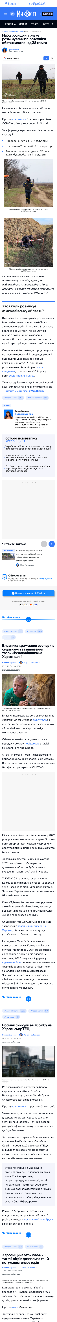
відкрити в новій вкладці (11, 670)
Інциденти (20, 31)
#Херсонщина (10, 398)
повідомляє (19, 119)
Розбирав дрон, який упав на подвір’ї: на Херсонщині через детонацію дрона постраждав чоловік (27, 468)
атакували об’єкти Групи (38, 1219)
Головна (5, 31)
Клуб (48, 14)
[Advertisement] (28, 512)
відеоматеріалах (12, 962)
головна (10, 24)
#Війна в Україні (11, 1011)
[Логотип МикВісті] (26, 14)
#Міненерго (32, 1247)
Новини (12, 31)
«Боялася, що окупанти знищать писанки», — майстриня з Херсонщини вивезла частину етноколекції (26, 457)
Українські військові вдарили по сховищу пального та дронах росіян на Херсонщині (28, 447)
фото (46, 24)
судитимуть (40, 719)
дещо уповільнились (21, 375)
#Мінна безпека (34, 398)
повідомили (32, 743)
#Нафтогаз (9, 1017)
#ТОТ (6, 637)
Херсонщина (15, 441)
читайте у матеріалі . (25, 390)
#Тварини (31, 631)
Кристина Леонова (32, 1035)
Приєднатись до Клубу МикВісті (30, 593)
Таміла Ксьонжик (31, 1268)
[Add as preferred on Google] (12, 13)
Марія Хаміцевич (31, 662)
